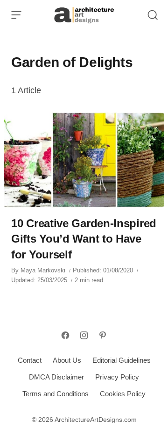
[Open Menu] (16, 15)
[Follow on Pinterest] (102, 335)
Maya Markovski (43, 270)
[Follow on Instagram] (84, 335)
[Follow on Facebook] (65, 335)
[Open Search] (152, 15)
